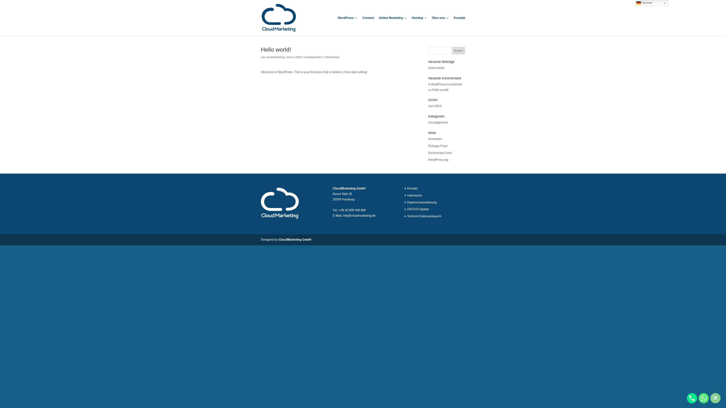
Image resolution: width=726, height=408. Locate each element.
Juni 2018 (434, 106)
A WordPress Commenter (445, 84)
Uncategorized (312, 57)
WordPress (346, 18)
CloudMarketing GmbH (295, 239)
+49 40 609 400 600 (352, 210)
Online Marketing (391, 18)
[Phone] (692, 398)
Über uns (438, 18)
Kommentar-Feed (440, 153)
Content (368, 18)
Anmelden (435, 139)
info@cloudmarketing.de (359, 215)
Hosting (417, 18)
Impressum (414, 195)
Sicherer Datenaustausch (424, 216)
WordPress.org (438, 159)
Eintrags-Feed (437, 146)
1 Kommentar (331, 57)
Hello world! (436, 68)
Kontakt (459, 18)
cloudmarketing (275, 57)
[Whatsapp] (704, 398)
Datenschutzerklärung (422, 202)
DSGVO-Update (418, 209)
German (646, 2)
